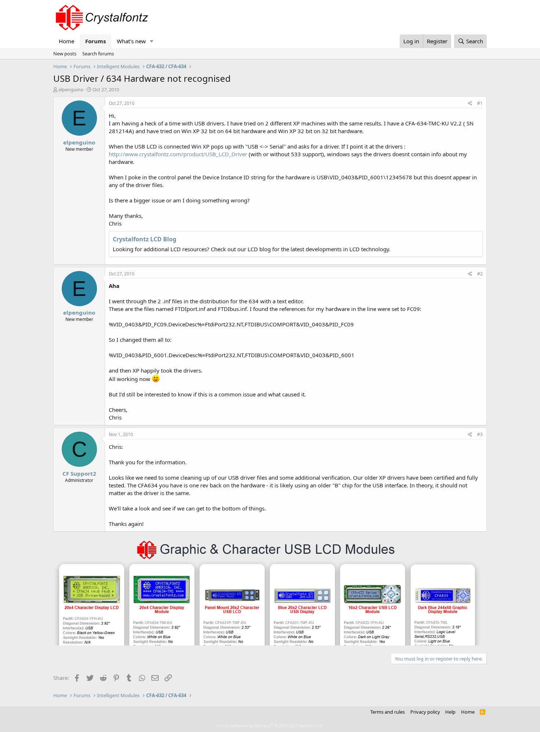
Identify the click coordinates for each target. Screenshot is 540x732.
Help (450, 712)
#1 (480, 103)
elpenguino (70, 89)
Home (66, 41)
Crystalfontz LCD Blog (144, 239)
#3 (480, 434)
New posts (64, 53)
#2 (480, 274)
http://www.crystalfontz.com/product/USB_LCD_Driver (178, 154)
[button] (152, 41)
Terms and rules (387, 712)
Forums (95, 41)
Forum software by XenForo (270, 725)
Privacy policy (425, 712)
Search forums (98, 53)
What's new (131, 41)
